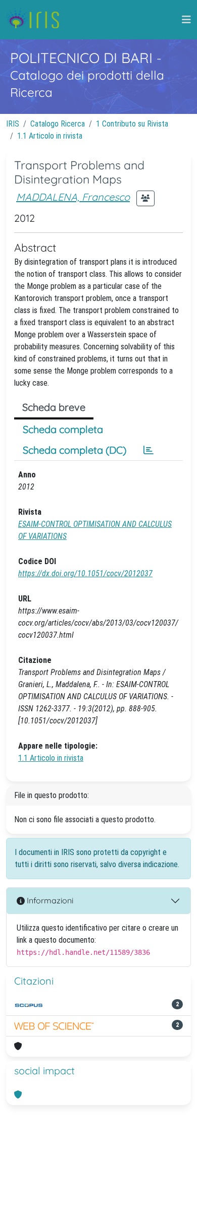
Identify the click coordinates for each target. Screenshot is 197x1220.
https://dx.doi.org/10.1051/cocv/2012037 (85, 573)
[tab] (148, 450)
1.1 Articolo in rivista (49, 136)
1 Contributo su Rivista (132, 124)
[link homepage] (36, 19)
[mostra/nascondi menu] (186, 20)
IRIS (12, 124)
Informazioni (49, 900)
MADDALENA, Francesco (73, 197)
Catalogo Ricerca (57, 124)
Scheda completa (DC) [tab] (74, 450)
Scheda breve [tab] (53, 407)
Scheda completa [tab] (63, 429)
